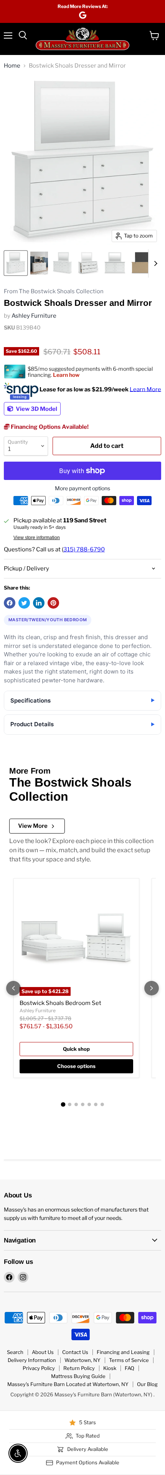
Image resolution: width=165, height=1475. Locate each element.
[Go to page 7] (102, 1104)
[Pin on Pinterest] (53, 603)
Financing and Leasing (123, 1352)
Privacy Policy (39, 1368)
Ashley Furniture (34, 315)
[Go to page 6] (95, 1104)
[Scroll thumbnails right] (154, 263)
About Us (43, 1352)
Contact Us (75, 1352)
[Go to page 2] (69, 1104)
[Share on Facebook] (9, 603)
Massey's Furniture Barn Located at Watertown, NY (68, 1384)
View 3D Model (36, 409)
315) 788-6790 (84, 549)
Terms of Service (129, 1360)
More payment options (82, 488)
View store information (36, 537)
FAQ (129, 1368)
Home (12, 66)
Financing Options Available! (49, 426)
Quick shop (76, 1049)
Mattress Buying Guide (78, 1376)
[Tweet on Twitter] (24, 603)
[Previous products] (13, 988)
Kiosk (109, 1368)
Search (15, 1352)
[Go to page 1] (63, 1104)
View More (33, 825)
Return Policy (79, 1368)
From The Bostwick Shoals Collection (54, 291)
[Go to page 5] (89, 1104)
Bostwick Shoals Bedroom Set (60, 1003)
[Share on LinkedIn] (39, 603)
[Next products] (151, 988)
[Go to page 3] (76, 1104)
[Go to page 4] (82, 1104)
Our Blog (147, 1384)
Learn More (145, 389)
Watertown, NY (82, 1360)
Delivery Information (32, 1360)
